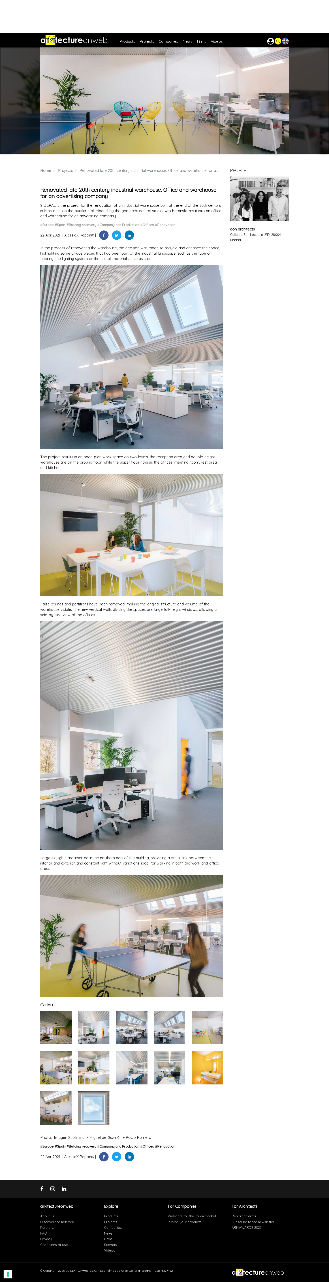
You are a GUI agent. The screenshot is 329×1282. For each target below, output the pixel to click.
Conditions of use (54, 1245)
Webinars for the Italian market (192, 1216)
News (108, 1233)
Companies (113, 1227)
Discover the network (57, 1222)
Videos (109, 1250)
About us (47, 1216)
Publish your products (185, 1222)
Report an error (244, 1216)
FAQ (43, 1233)
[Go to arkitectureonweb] (80, 40)
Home (45, 170)
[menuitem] (130, 40)
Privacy (46, 1239)
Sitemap (110, 1245)
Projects (65, 170)
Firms (108, 1239)
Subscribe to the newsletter (253, 1222)
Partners (47, 1227)
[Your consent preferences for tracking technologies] (8, 1274)
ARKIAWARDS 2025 (247, 1227)
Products (111, 1216)
